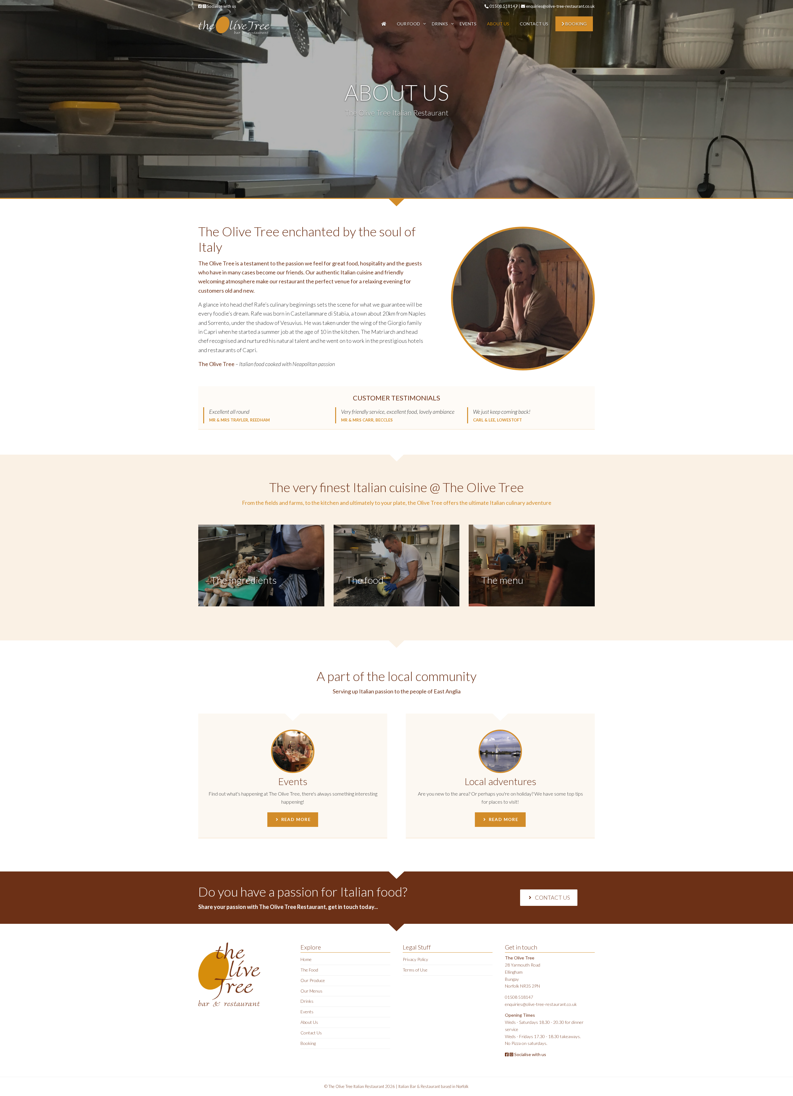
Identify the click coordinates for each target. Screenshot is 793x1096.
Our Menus (311, 990)
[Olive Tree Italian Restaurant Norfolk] (233, 24)
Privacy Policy (415, 959)
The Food (309, 969)
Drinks (440, 23)
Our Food (408, 23)
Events (468, 23)
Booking (575, 23)
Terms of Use (415, 969)
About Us (498, 23)
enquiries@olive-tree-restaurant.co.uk (560, 6)
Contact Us (534, 23)
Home (306, 959)
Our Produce (312, 980)
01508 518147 (503, 6)
